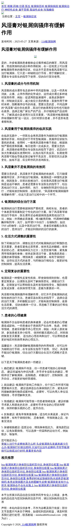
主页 (17, 16)
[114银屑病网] (2, 3)
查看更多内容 (34, 450)
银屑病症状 (29, 16)
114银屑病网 (48, 41)
